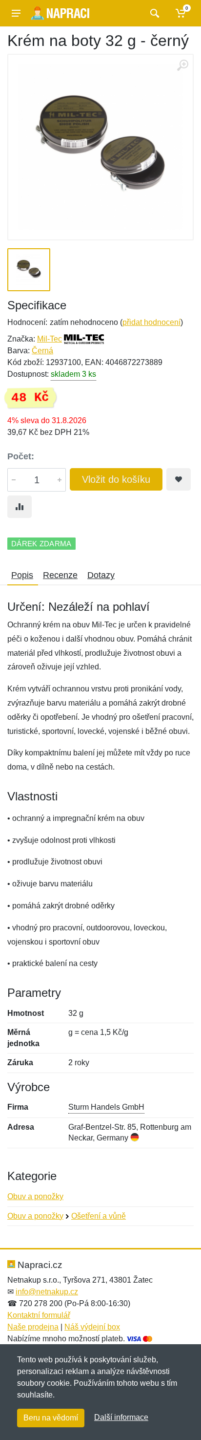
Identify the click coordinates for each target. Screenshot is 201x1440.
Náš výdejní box (92, 1327)
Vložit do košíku (116, 479)
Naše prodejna (33, 1327)
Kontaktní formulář (38, 1315)
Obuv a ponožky (35, 1196)
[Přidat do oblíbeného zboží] (178, 479)
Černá (42, 350)
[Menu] (16, 13)
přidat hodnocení (151, 322)
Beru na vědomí (50, 1418)
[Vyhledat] (153, 13)
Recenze (60, 575)
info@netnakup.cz (47, 1292)
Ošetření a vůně (98, 1216)
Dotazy (101, 575)
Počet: (20, 456)
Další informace (121, 1417)
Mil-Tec (49, 339)
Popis (22, 575)
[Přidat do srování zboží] (19, 506)
